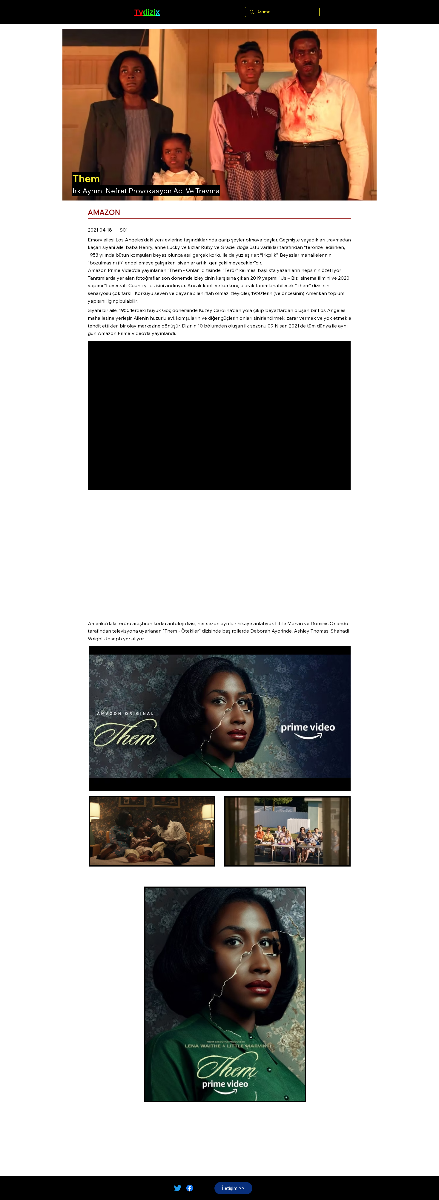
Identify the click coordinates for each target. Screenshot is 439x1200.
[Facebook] (189, 1188)
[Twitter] (177, 1188)
